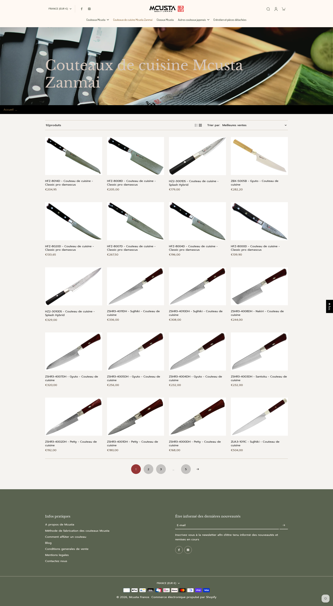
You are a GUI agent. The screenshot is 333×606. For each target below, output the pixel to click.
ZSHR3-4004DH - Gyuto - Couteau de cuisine (195, 378)
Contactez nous (56, 561)
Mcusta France (139, 597)
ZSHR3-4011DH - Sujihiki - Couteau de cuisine (133, 313)
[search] (268, 8)
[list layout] (196, 125)
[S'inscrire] (284, 525)
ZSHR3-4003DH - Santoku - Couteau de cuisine (259, 378)
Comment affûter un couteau (65, 537)
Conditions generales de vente (66, 549)
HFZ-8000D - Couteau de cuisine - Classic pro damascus (255, 248)
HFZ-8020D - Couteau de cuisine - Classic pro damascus (69, 248)
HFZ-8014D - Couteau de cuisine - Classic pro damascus (69, 183)
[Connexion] (276, 8)
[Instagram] (89, 9)
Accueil (8, 109)
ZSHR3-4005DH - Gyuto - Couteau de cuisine (133, 378)
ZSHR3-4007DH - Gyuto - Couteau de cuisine (71, 378)
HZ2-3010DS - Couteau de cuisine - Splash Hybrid (70, 313)
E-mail (181, 525)
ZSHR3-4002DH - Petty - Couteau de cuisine (71, 443)
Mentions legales (57, 555)
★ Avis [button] (329, 306)
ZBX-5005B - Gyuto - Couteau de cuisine (254, 183)
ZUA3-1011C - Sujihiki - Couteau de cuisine (255, 443)
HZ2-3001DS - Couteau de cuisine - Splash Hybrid (194, 183)
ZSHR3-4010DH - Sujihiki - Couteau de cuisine (196, 313)
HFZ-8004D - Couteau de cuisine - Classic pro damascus (193, 248)
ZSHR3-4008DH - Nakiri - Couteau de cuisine (257, 313)
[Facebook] (82, 9)
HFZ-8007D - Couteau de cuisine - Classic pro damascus (131, 248)
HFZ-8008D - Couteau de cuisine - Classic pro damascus (131, 183)
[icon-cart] (283, 8)
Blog (48, 543)
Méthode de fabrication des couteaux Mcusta (77, 531)
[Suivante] (198, 469)
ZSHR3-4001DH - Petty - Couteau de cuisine (132, 443)
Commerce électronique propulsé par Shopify (183, 597)
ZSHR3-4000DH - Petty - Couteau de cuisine (195, 443)
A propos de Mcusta (59, 524)
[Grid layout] (200, 125)
